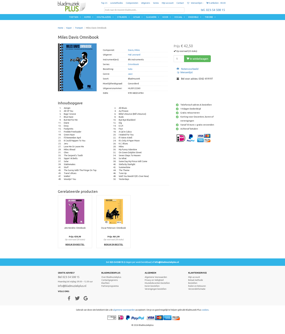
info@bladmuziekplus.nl (167, 262)
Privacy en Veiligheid (154, 280)
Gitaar (136, 17)
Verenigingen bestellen (155, 289)
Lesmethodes (116, 3)
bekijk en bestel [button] (74, 244)
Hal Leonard (134, 54)
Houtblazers (104, 17)
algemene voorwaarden (124, 310)
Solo (130, 69)
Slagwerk (151, 17)
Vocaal (178, 17)
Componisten (132, 3)
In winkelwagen (198, 58)
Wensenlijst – (196, 3)
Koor (165, 17)
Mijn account (168, 3)
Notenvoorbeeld (189, 69)
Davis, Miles (134, 50)
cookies (205, 310)
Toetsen (73, 17)
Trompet (79, 28)
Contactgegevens (109, 280)
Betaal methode (195, 280)
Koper (87, 17)
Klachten (105, 283)
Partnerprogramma (110, 286)
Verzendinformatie (196, 289)
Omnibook (133, 64)
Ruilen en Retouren (197, 286)
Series (156, 3)
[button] (185, 72)
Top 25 (104, 3)
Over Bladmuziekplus (111, 277)
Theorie (209, 17)
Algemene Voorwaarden (156, 277)
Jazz (130, 74)
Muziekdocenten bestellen (157, 283)
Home (60, 28)
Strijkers (122, 17)
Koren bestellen (152, 286)
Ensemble (193, 17)
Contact (180, 3)
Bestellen (192, 283)
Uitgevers (145, 3)
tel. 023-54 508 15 (213, 10)
